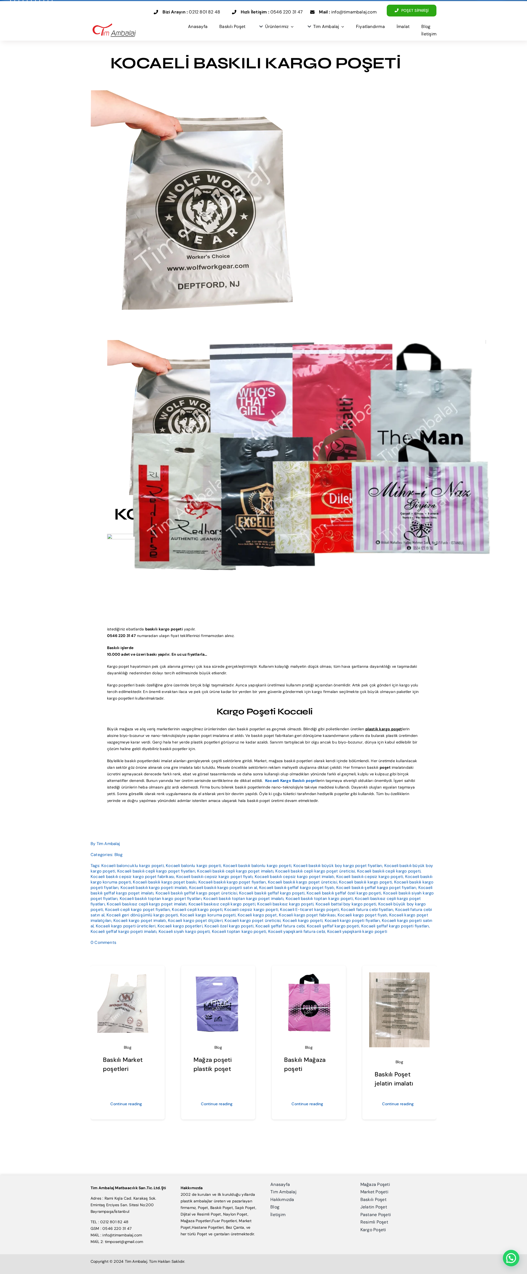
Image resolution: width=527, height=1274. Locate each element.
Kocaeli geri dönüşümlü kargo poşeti (142, 915)
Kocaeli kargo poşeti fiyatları (352, 920)
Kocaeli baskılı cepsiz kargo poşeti (369, 876)
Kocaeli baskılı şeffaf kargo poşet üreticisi (196, 893)
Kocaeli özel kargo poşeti (228, 926)
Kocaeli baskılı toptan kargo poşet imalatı (243, 898)
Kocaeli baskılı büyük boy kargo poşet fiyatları (337, 865)
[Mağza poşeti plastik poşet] (218, 974)
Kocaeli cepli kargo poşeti (197, 909)
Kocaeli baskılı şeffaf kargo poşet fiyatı (296, 887)
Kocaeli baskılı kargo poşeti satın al (223, 887)
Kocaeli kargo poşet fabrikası (307, 915)
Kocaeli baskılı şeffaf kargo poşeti (271, 893)
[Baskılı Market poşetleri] (127, 974)
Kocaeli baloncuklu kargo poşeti (132, 865)
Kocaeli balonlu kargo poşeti (193, 865)
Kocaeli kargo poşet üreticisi (253, 920)
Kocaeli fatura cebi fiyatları (367, 909)
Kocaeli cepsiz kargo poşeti (251, 909)
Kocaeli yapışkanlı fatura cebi (296, 931)
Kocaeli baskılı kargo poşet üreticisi (302, 882)
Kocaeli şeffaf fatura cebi (280, 926)
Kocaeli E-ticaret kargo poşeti (309, 909)
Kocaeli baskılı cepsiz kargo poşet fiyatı (214, 876)
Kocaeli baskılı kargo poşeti (365, 882)
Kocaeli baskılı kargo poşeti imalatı (153, 887)
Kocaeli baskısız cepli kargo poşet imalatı (146, 904)
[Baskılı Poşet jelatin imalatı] (399, 974)
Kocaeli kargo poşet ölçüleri (195, 920)
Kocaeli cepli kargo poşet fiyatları (137, 909)
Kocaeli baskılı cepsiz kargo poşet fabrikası (132, 876)
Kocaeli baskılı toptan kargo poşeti (319, 898)
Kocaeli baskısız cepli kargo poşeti (222, 904)
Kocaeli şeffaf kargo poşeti (333, 926)
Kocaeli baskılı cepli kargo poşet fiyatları (156, 871)
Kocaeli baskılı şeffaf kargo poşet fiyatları (376, 887)
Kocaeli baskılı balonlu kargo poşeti (257, 865)
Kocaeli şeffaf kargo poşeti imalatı (123, 931)
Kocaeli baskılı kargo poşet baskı (164, 882)
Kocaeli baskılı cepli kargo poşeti (389, 871)
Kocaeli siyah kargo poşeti (184, 931)
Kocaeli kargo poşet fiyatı (362, 915)
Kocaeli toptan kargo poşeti (239, 931)
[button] (511, 1258)
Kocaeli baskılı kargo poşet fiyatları (232, 882)
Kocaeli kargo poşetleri (180, 926)
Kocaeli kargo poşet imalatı (139, 920)
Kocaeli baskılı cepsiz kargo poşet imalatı (294, 876)
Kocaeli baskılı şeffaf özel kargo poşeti (344, 893)
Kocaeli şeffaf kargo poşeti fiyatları (395, 926)
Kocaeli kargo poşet (257, 915)
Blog (118, 854)
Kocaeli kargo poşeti (303, 920)
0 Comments (103, 942)
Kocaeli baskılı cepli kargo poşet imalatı (235, 871)
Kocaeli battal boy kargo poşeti (346, 904)
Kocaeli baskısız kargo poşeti (285, 904)
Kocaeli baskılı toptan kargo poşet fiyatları (160, 898)
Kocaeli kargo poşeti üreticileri (126, 926)
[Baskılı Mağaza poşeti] (309, 974)
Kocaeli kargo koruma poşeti (208, 915)
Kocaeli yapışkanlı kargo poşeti (357, 931)
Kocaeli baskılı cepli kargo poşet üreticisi (315, 871)
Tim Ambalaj (108, 843)
